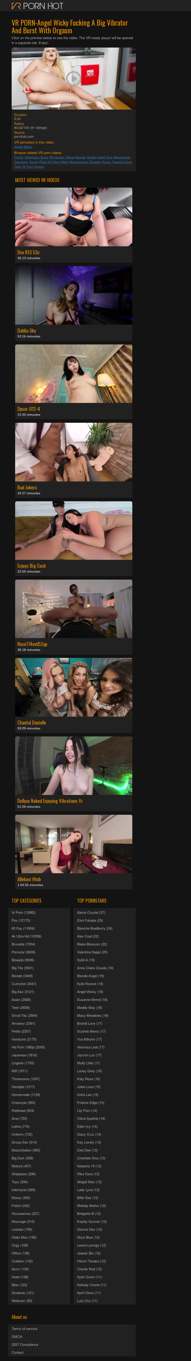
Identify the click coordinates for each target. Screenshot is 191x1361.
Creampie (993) (23, 1102)
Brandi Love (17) (89, 1023)
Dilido (64, 162)
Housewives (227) (25, 1213)
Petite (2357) (21, 1031)
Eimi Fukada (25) (90, 920)
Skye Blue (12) (88, 1237)
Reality (92, 157)
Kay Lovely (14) (89, 1142)
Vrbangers (32, 157)
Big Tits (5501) (23, 967)
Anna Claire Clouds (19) (95, 967)
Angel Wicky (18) (90, 991)
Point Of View (49, 162)
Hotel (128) (20, 1276)
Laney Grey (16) (89, 1070)
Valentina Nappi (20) (92, 951)
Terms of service (24, 1328)
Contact (18, 1352)
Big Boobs (57, 157)
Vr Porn (27, 166)
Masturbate (122, 157)
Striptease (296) (24, 1173)
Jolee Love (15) (89, 1086)
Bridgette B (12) (89, 1213)
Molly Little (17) (88, 1062)
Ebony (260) (21, 1197)
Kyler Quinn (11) (89, 1276)
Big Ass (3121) (23, 991)
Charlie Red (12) (89, 1268)
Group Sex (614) (24, 1142)
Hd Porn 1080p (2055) (28, 1047)
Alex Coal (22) (88, 936)
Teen (17, 166)
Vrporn (39, 166)
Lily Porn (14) (87, 1110)
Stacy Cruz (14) (89, 1134)
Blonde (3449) (22, 975)
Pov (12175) (21, 920)
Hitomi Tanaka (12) (91, 1260)
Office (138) (21, 1253)
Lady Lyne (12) (88, 1189)
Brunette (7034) (23, 944)
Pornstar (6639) (23, 951)
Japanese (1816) (24, 1054)
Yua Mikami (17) (89, 1039)
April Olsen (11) (89, 1292)
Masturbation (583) (26, 1150)
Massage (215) (23, 1221)
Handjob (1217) (23, 1086)
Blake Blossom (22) (92, 944)
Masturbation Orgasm (85, 162)
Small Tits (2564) (25, 1015)
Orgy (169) (20, 1245)
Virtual (70, 157)
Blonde (81, 157)
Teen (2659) (21, 1007)
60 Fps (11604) (23, 928)
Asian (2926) (21, 999)
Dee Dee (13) (87, 1150)
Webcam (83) (22, 1300)
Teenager (21, 162)
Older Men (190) (24, 1237)
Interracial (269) (23, 1189)
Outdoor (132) (22, 1260)
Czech (19, 157)
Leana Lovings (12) (91, 1245)
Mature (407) (21, 1165)
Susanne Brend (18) (92, 999)
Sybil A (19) (86, 959)
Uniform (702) (22, 1134)
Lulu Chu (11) (87, 1300)
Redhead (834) (23, 1110)
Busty (45, 157)
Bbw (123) (19, 1284)
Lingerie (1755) (23, 1062)
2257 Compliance (25, 1344)
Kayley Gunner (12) (92, 1221)
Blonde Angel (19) (90, 975)
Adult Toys (105, 157)
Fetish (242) (21, 1205)
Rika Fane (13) (88, 1173)
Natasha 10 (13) (89, 1165)
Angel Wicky (23, 147)
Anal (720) (19, 1118)
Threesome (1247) (26, 1078)
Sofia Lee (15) (88, 1094)
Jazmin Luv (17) (89, 1054)
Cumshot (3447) (24, 983)
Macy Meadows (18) (93, 1015)
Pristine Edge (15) (90, 1102)
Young (33, 162)
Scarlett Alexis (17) (91, 1031)
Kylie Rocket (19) (90, 983)
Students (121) (23, 1292)
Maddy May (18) (89, 1007)
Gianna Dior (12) (89, 1229)
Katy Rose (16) (88, 1078)
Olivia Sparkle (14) (91, 1118)
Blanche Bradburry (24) (95, 928)
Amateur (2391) (23, 1023)
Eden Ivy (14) (87, 1126)
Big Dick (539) (22, 1157)
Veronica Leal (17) (91, 1047)
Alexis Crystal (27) (91, 912)
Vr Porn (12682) (24, 912)
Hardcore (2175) (24, 1039)
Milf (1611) (20, 1070)
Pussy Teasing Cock (117, 162)
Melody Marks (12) (91, 1205)
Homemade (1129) (26, 1094)
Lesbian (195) (22, 1229)
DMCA (17, 1336)
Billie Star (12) (87, 1197)
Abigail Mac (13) (89, 1181)
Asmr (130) (20, 1268)
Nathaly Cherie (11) (92, 1284)
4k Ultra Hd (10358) (26, 936)
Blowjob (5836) (23, 959)
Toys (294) (20, 1181)
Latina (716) (21, 1126)
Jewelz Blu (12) (89, 1253)
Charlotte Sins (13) (91, 1157)
